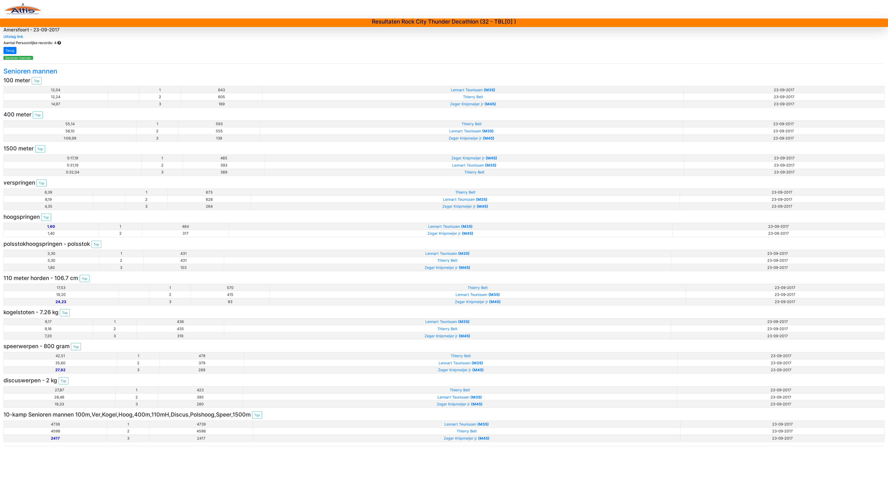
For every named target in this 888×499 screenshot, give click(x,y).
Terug (10, 50)
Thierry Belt (473, 96)
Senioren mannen (18, 58)
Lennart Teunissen (473, 90)
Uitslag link (13, 36)
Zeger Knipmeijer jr (473, 104)
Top (37, 81)
